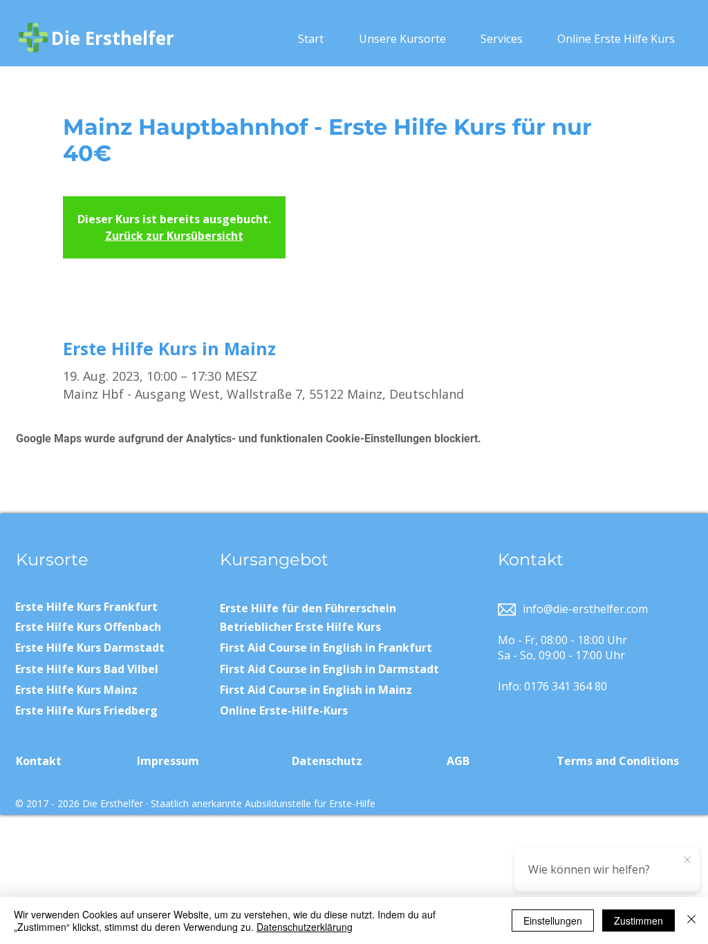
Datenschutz (327, 760)
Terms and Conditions (618, 760)
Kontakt (39, 760)
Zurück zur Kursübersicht (174, 235)
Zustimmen (638, 920)
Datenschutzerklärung (305, 927)
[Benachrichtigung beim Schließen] (687, 860)
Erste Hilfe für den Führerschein (308, 608)
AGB (458, 760)
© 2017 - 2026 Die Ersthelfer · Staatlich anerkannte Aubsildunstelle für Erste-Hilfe (195, 803)
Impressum (168, 760)
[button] (402, 39)
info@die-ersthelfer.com (585, 608)
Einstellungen (552, 920)
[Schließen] (691, 920)
